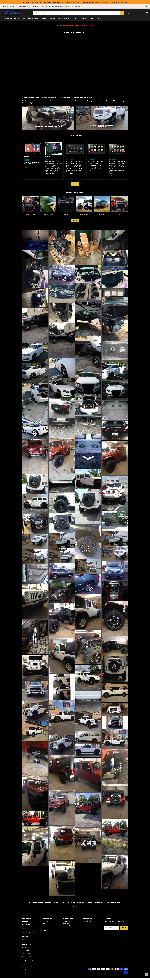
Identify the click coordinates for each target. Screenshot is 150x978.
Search (23, 967)
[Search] (122, 13)
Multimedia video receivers (8, 6)
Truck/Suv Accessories (64, 19)
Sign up (123, 928)
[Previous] (19, 159)
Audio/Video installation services (56, 6)
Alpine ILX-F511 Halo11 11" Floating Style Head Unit (32, 163)
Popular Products (7, 19)
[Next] (131, 159)
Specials (99, 19)
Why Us (45, 923)
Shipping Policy (67, 926)
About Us (45, 921)
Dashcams (44, 19)
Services (84, 19)
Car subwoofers (27, 6)
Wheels (52, 19)
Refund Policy (66, 923)
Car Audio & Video (19, 19)
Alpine (25, 165)
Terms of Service (67, 928)
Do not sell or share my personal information (37, 967)
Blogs (44, 930)
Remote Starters (33, 19)
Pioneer (68, 175)
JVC (46, 175)
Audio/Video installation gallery (72, 6)
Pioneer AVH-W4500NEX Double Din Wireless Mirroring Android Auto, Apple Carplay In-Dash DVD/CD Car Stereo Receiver (96, 165)
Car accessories (43, 6)
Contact (45, 926)
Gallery (92, 19)
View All (75, 184)
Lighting (76, 19)
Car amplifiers (35, 6)
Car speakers (19, 6)
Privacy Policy (66, 921)
